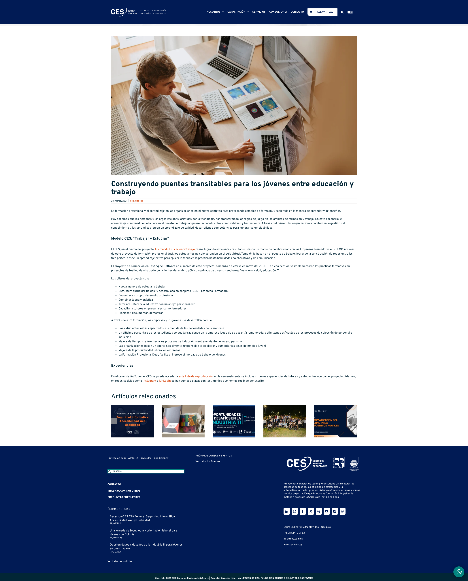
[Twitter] (311, 511)
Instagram (149, 381)
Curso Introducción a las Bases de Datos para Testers (230, 509)
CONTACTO (114, 484)
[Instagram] (295, 511)
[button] (342, 12)
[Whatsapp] (343, 511)
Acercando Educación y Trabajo (174, 249)
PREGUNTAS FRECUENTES (124, 497)
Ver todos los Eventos (207, 524)
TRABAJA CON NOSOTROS (123, 490)
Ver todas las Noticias (119, 561)
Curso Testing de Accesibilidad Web (218, 494)
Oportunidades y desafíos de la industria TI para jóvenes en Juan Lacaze (146, 546)
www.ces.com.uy (293, 544)
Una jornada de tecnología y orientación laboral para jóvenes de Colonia (143, 532)
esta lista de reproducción (196, 376)
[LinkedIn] (287, 511)
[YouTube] (327, 511)
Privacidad (145, 458)
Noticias (139, 201)
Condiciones (161, 458)
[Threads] (319, 511)
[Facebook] (303, 511)
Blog (131, 201)
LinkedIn (165, 381)
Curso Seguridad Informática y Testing (220, 479)
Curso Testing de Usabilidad (213, 464)
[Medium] (335, 511)
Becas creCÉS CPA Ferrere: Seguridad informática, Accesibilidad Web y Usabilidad (143, 518)
